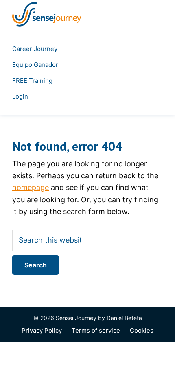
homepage (30, 187)
